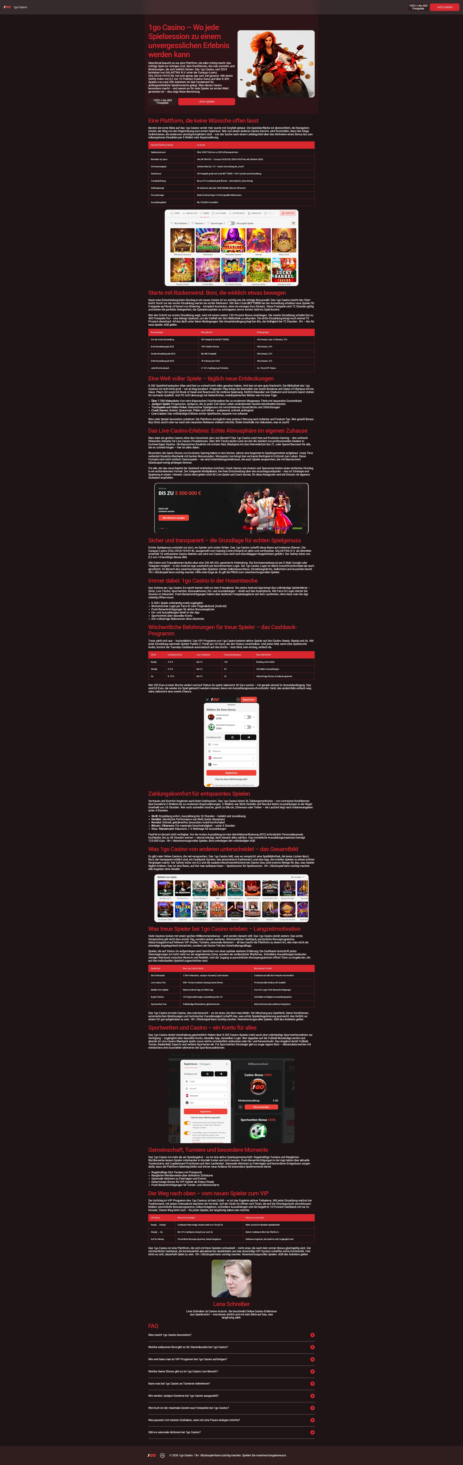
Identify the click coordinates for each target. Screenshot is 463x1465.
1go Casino (20, 7)
